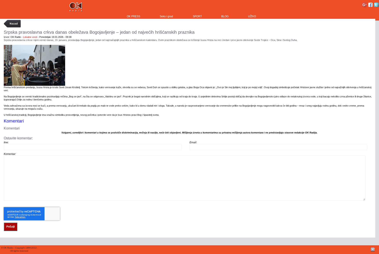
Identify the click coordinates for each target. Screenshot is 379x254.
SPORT (197, 16)
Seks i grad (166, 16)
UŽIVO (252, 16)
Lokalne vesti (30, 37)
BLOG (225, 16)
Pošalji (10, 226)
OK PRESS (133, 16)
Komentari (14, 121)
